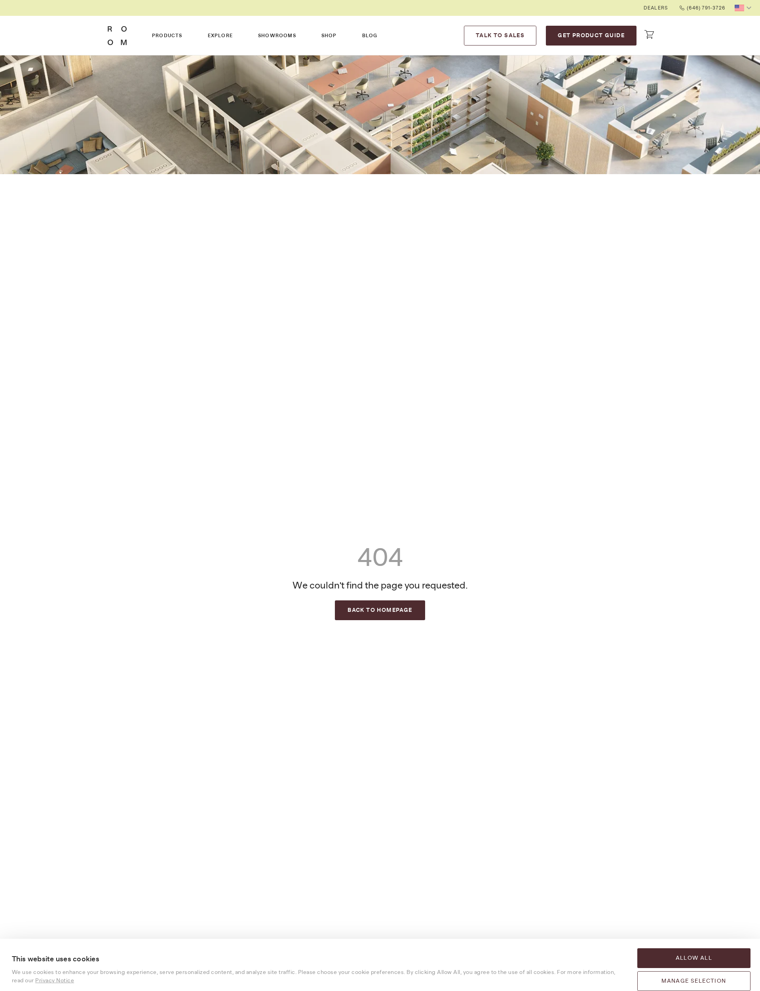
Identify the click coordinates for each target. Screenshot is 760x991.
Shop (329, 35)
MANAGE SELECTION (693, 981)
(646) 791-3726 (706, 8)
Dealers (656, 8)
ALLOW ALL (694, 958)
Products (167, 35)
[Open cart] (649, 34)
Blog (370, 35)
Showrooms (277, 35)
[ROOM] (117, 35)
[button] (744, 8)
